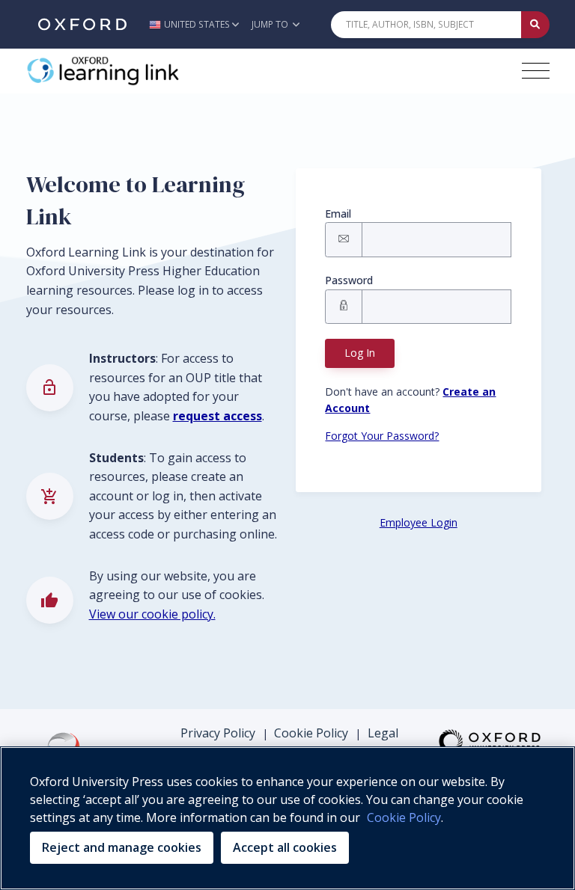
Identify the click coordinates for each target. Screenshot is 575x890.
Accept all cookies (285, 847)
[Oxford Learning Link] (138, 71)
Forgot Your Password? (382, 436)
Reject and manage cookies (121, 847)
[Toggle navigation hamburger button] (536, 70)
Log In (359, 353)
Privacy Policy (217, 733)
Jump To (271, 24)
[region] (287, 818)
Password (349, 280)
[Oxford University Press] (82, 24)
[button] (198, 24)
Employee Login (418, 522)
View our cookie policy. (152, 614)
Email (338, 213)
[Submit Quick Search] (535, 24)
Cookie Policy (311, 733)
